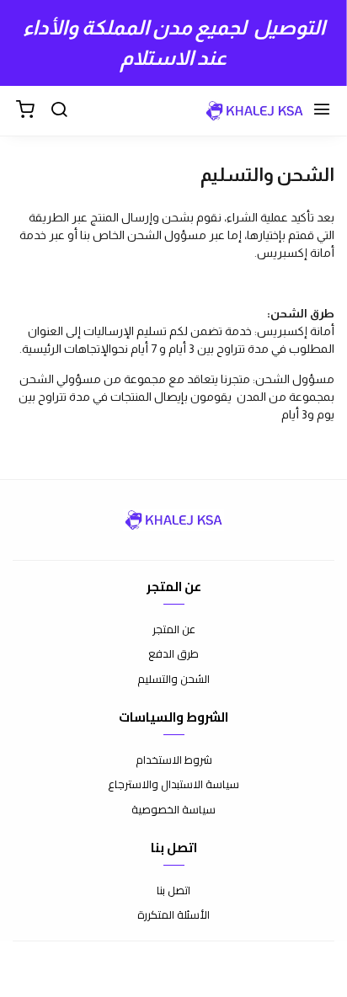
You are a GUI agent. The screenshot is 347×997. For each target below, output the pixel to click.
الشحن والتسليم (173, 679)
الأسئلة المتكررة (173, 915)
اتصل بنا (173, 890)
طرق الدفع (173, 654)
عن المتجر (173, 629)
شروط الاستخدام (174, 760)
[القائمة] (321, 111)
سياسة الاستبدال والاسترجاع (173, 784)
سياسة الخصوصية (173, 810)
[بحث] (59, 111)
